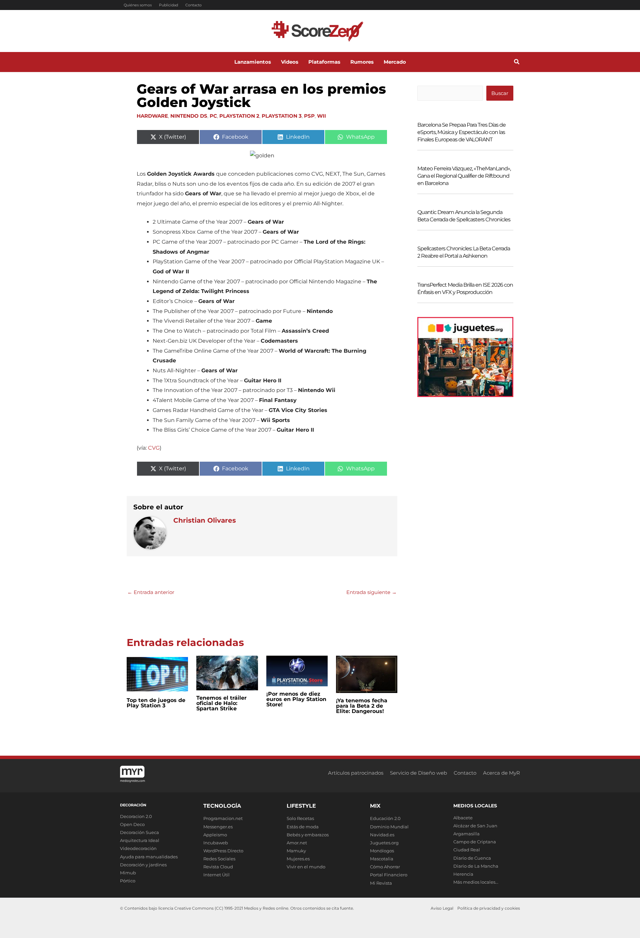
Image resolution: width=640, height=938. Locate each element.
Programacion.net (223, 818)
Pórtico (127, 880)
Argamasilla (466, 833)
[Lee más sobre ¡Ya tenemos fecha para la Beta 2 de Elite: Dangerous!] (366, 674)
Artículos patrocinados (355, 773)
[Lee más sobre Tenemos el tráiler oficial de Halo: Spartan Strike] (227, 672)
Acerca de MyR (501, 773)
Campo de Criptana (474, 841)
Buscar (499, 93)
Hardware (152, 116)
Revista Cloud (218, 866)
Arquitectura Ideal (139, 840)
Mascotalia (381, 858)
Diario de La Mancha (475, 866)
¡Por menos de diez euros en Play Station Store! (296, 699)
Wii (321, 116)
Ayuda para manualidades (149, 856)
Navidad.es (382, 834)
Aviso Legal (442, 908)
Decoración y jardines (143, 864)
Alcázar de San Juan (475, 825)
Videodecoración (138, 848)
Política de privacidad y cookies (488, 908)
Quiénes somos (138, 5)
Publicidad (168, 5)
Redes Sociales (219, 858)
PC (213, 116)
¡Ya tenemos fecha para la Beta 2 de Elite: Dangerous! (361, 705)
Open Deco (132, 824)
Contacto (193, 5)
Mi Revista (381, 883)
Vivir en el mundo (306, 866)
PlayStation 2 (239, 116)
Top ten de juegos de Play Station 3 (156, 703)
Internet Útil (216, 874)
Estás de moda (303, 826)
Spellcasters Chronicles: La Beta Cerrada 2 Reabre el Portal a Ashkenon (463, 252)
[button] (517, 62)
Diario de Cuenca (472, 858)
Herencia (463, 874)
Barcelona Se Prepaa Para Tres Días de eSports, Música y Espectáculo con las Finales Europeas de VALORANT (461, 132)
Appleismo (215, 834)
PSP (309, 116)
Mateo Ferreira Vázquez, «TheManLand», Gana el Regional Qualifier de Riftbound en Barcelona (464, 175)
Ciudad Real (466, 849)
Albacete (463, 817)
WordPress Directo (223, 850)
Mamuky (296, 850)
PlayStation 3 (282, 116)
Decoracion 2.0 (136, 816)
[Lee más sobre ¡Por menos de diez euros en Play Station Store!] (297, 670)
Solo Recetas (300, 818)
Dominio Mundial (389, 826)
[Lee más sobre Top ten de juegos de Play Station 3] (157, 673)
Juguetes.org (384, 842)
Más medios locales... (475, 882)
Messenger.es (218, 826)
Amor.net (297, 842)
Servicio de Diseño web (418, 773)
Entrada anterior (150, 592)
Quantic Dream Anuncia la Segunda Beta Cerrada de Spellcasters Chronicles (463, 216)
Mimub (128, 872)
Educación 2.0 (385, 818)
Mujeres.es (298, 858)
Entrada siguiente (371, 592)
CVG (154, 448)
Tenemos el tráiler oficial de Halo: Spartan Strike (221, 703)
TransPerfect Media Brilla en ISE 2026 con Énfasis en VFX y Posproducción (465, 288)
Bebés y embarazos (308, 834)
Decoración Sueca (139, 832)
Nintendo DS (188, 116)
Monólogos (382, 850)
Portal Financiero (388, 874)
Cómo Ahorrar (385, 866)
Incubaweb (215, 842)
